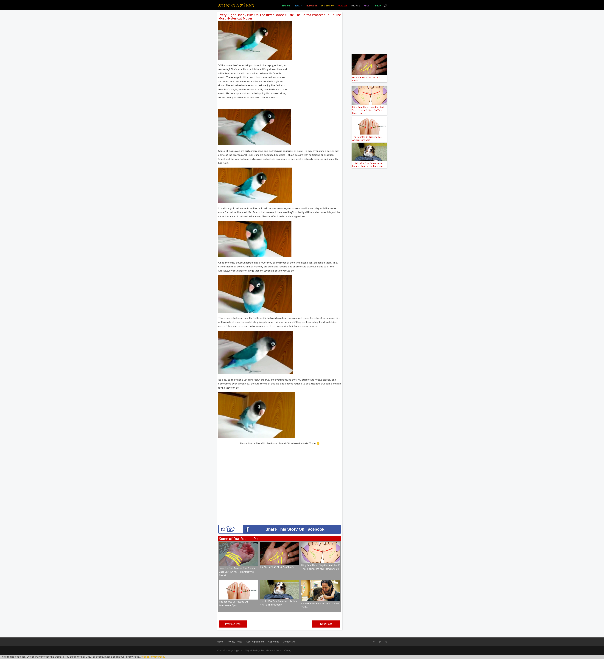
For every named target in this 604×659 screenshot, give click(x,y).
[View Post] (238, 564)
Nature (286, 5)
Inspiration (327, 5)
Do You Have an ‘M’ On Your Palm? (277, 566)
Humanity (311, 5)
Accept (145, 656)
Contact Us (289, 641)
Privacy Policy (235, 641)
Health (298, 5)
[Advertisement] (314, 86)
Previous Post (233, 624)
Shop (378, 5)
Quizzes (342, 5)
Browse (355, 5)
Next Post (326, 624)
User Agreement (255, 641)
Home (220, 641)
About (367, 5)
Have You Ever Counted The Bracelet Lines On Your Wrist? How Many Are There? (237, 572)
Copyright (273, 641)
